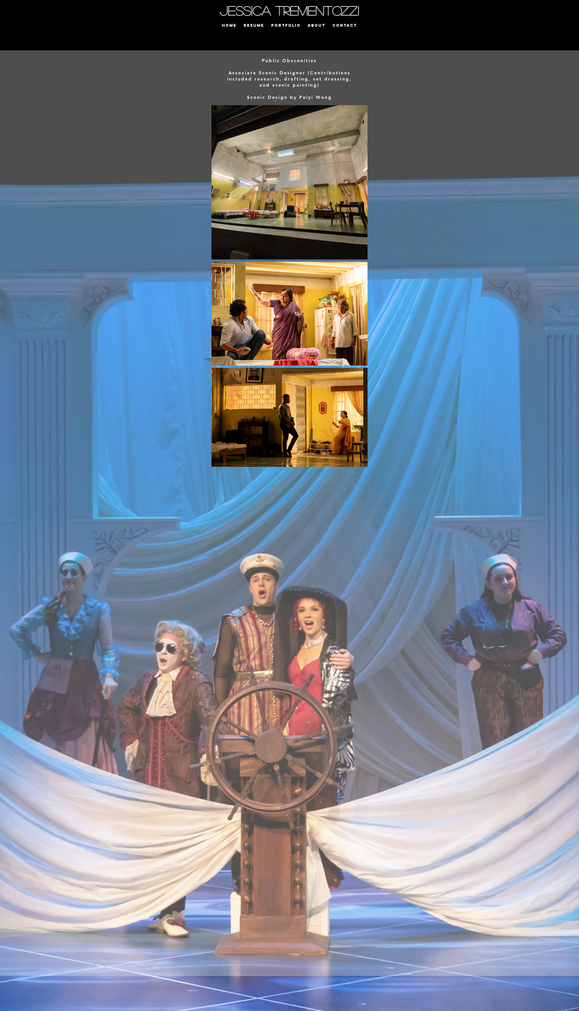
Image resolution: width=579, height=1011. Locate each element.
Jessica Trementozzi (289, 10)
